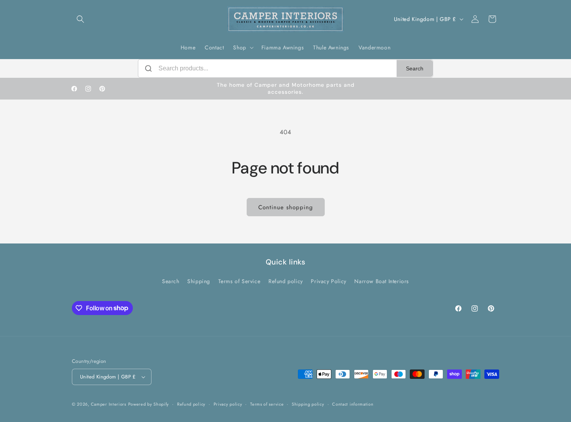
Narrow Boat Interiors (381, 281)
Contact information (352, 404)
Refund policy (285, 281)
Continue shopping (285, 207)
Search (414, 68)
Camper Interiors (108, 404)
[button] (80, 19)
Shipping (198, 281)
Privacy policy (228, 404)
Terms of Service (239, 281)
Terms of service (267, 404)
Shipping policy (308, 404)
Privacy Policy (328, 281)
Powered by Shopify (148, 404)
